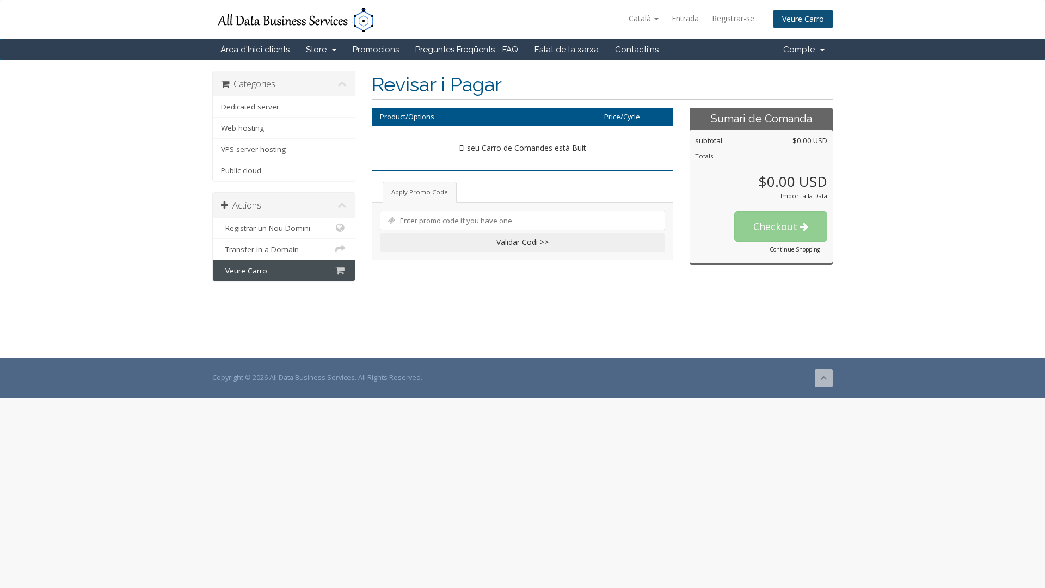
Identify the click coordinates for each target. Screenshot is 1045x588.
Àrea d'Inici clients (255, 49)
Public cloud (241, 170)
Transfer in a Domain (260, 249)
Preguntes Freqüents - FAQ (466, 49)
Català (641, 18)
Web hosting (242, 128)
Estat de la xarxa (566, 49)
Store (318, 49)
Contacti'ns (637, 49)
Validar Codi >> (522, 242)
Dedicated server (250, 107)
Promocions (376, 49)
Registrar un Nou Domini (265, 228)
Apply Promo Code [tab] (419, 192)
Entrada (685, 18)
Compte (801, 49)
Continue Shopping (795, 249)
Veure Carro (803, 19)
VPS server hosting (253, 149)
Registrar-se (733, 18)
